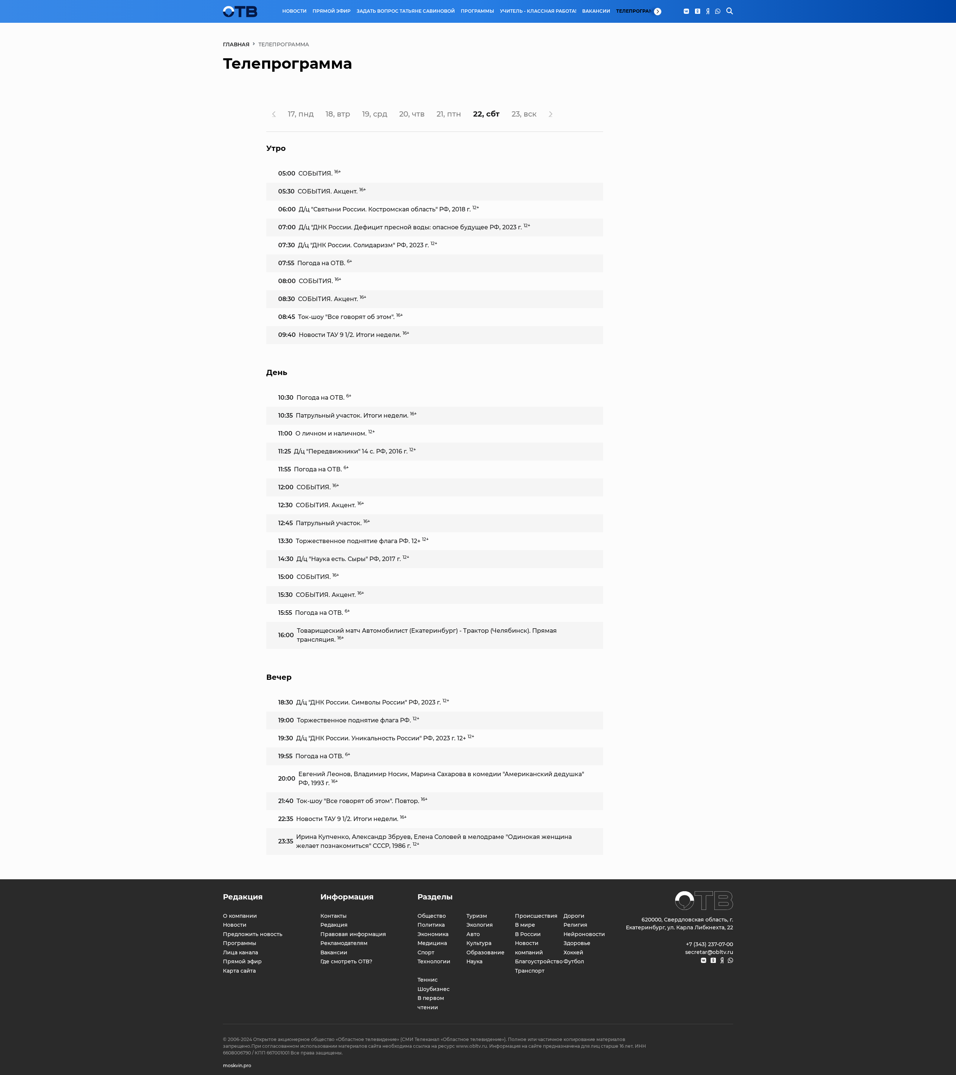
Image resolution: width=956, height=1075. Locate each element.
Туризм (476, 916)
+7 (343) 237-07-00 (709, 944)
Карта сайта (239, 970)
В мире (525, 924)
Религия (575, 924)
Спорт (426, 952)
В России (528, 934)
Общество (432, 916)
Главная (236, 44)
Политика (431, 924)
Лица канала (240, 952)
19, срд (374, 113)
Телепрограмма (639, 11)
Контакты (333, 916)
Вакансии (596, 11)
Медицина (432, 943)
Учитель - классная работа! (538, 11)
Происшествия (536, 916)
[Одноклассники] (697, 11)
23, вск (524, 113)
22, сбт (486, 113)
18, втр (338, 113)
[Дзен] (707, 11)
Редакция (334, 924)
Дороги (574, 916)
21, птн (449, 113)
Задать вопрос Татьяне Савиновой (406, 11)
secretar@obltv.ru (709, 952)
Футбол (574, 961)
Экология (479, 924)
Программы (477, 11)
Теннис (428, 979)
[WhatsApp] (717, 11)
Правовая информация (353, 934)
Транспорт (529, 970)
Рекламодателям (343, 943)
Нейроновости (584, 934)
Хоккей (573, 952)
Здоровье (577, 943)
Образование (485, 952)
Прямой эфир (332, 11)
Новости (294, 11)
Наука (474, 961)
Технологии (434, 961)
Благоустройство (539, 961)
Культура (478, 943)
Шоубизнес (434, 989)
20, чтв (412, 113)
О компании (240, 916)
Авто (473, 934)
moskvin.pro (237, 1065)
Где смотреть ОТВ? (346, 961)
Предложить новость (252, 934)
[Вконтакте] (686, 11)
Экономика (433, 934)
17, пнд (301, 113)
